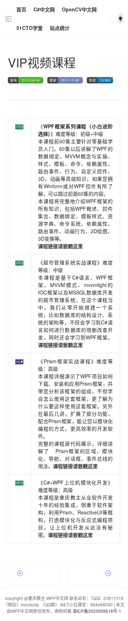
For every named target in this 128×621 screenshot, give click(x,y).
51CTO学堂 (29, 27)
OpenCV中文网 (79, 9)
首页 (21, 9)
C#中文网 (44, 9)
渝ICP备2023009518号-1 (97, 611)
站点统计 (60, 27)
